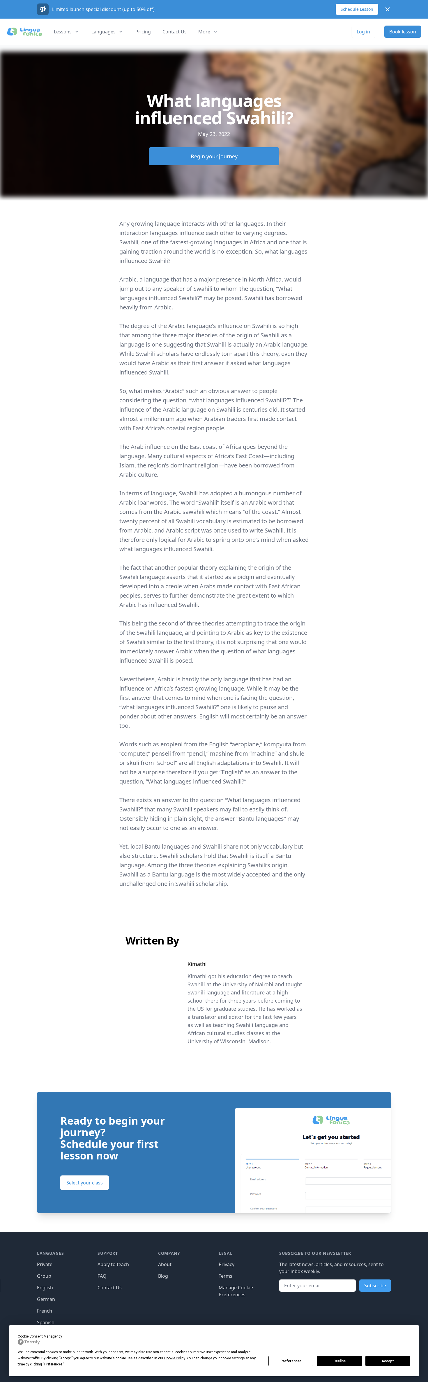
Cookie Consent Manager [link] (38, 1336)
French (44, 1311)
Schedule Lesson (357, 9)
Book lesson (402, 31)
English (45, 1287)
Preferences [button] (53, 1364)
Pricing (143, 31)
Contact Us (174, 31)
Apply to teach (113, 1264)
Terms (225, 1276)
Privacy (226, 1264)
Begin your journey (214, 156)
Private (44, 1264)
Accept (388, 1361)
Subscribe (375, 1285)
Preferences (291, 1361)
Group (44, 1276)
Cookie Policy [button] (174, 1358)
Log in (363, 31)
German (46, 1299)
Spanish (45, 1322)
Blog (163, 1276)
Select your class (84, 1183)
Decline (339, 1361)
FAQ (102, 1276)
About (164, 1264)
